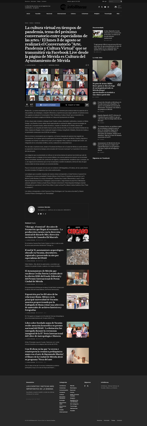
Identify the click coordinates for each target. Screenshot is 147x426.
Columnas (85, 13)
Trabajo (39, 1)
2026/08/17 (40, 312)
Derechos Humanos (62, 397)
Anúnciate (33, 1)
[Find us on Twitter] (102, 7)
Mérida (72, 385)
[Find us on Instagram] (108, 7)
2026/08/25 (40, 240)
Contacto (44, 1)
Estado (61, 409)
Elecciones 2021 (62, 403)
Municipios (73, 388)
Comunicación (63, 390)
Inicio (28, 13)
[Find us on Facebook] (84, 386)
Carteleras (37, 23)
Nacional (49, 13)
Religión (96, 13)
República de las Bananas (74, 401)
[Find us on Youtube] (105, 7)
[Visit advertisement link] (73, 20)
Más (118, 13)
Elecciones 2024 (62, 406)
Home (26, 23)
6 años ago (108, 40)
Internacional (61, 13)
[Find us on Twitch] (111, 7)
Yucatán (37, 13)
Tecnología (108, 13)
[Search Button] (121, 1)
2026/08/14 (40, 338)
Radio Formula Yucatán (74, 395)
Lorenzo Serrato (31, 65)
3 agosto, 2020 (43, 65)
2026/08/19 (40, 284)
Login (105, 1)
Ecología (62, 400)
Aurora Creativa (51, 420)
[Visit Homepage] (73, 7)
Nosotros (27, 1)
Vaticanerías (73, 408)
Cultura (73, 13)
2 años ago (98, 52)
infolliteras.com (33, 420)
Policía (72, 392)
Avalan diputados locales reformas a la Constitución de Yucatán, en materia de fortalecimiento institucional (112, 34)
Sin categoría (74, 404)
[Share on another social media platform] (87, 105)
